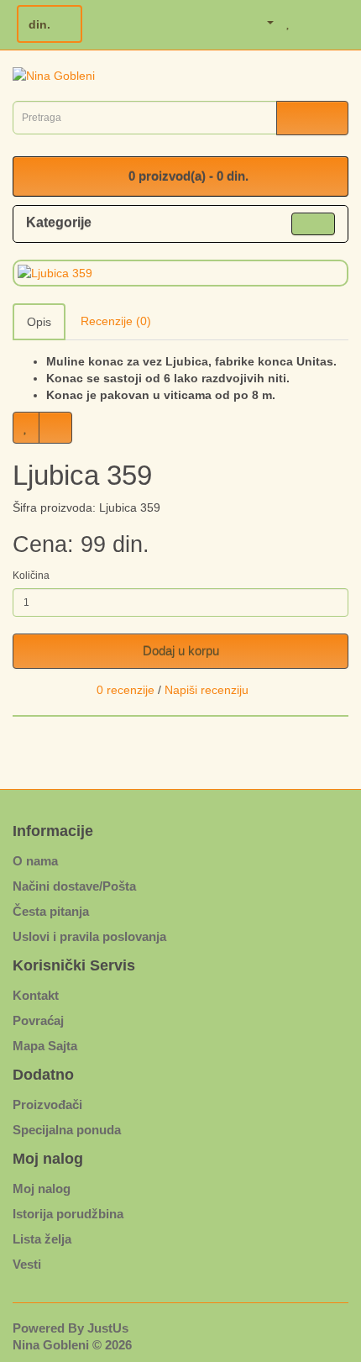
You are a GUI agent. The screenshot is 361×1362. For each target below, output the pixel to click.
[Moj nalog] (261, 21)
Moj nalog (42, 1188)
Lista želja (42, 1239)
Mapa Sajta (45, 1046)
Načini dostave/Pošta (74, 886)
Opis (39, 322)
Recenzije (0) (116, 321)
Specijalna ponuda (67, 1130)
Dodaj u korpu (181, 651)
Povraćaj (38, 1020)
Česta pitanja (51, 911)
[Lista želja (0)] (288, 21)
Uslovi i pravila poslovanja (89, 936)
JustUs (107, 1328)
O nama (35, 861)
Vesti (27, 1264)
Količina (31, 575)
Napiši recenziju (207, 690)
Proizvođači (47, 1104)
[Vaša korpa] (310, 21)
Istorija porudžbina (68, 1214)
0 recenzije (125, 690)
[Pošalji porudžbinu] (334, 21)
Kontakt (36, 995)
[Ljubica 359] (180, 273)
